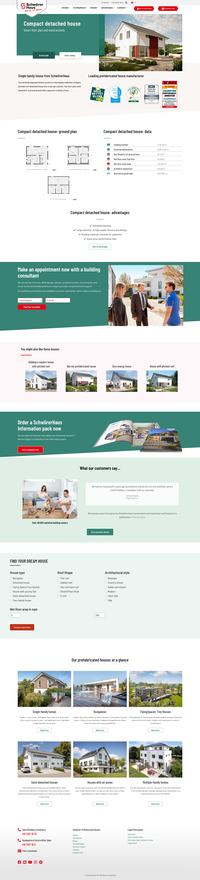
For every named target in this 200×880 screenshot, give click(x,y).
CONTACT (121, 8)
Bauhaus (112, 578)
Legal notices (132, 843)
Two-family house (22, 600)
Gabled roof (66, 582)
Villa (110, 600)
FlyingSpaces (77, 838)
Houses (75, 835)
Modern (112, 591)
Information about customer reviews (140, 840)
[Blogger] (25, 862)
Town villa (113, 595)
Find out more (138, 517)
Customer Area (78, 852)
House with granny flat (24, 591)
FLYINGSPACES (79, 8)
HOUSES (65, 8)
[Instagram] (35, 862)
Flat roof (64, 578)
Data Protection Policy (135, 837)
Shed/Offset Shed (69, 591)
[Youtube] (30, 862)
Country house (115, 582)
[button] (126, 2)
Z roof (63, 595)
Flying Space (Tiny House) (26, 587)
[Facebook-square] (19, 862)
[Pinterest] (40, 862)
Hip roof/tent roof (69, 587)
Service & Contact (79, 846)
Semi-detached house (24, 595)
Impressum (132, 834)
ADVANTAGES (107, 8)
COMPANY (105, 3)
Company (76, 849)
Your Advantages (78, 844)
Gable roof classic (117, 587)
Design (75, 841)
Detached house (21, 582)
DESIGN (93, 8)
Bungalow (18, 578)
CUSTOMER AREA (117, 3)
